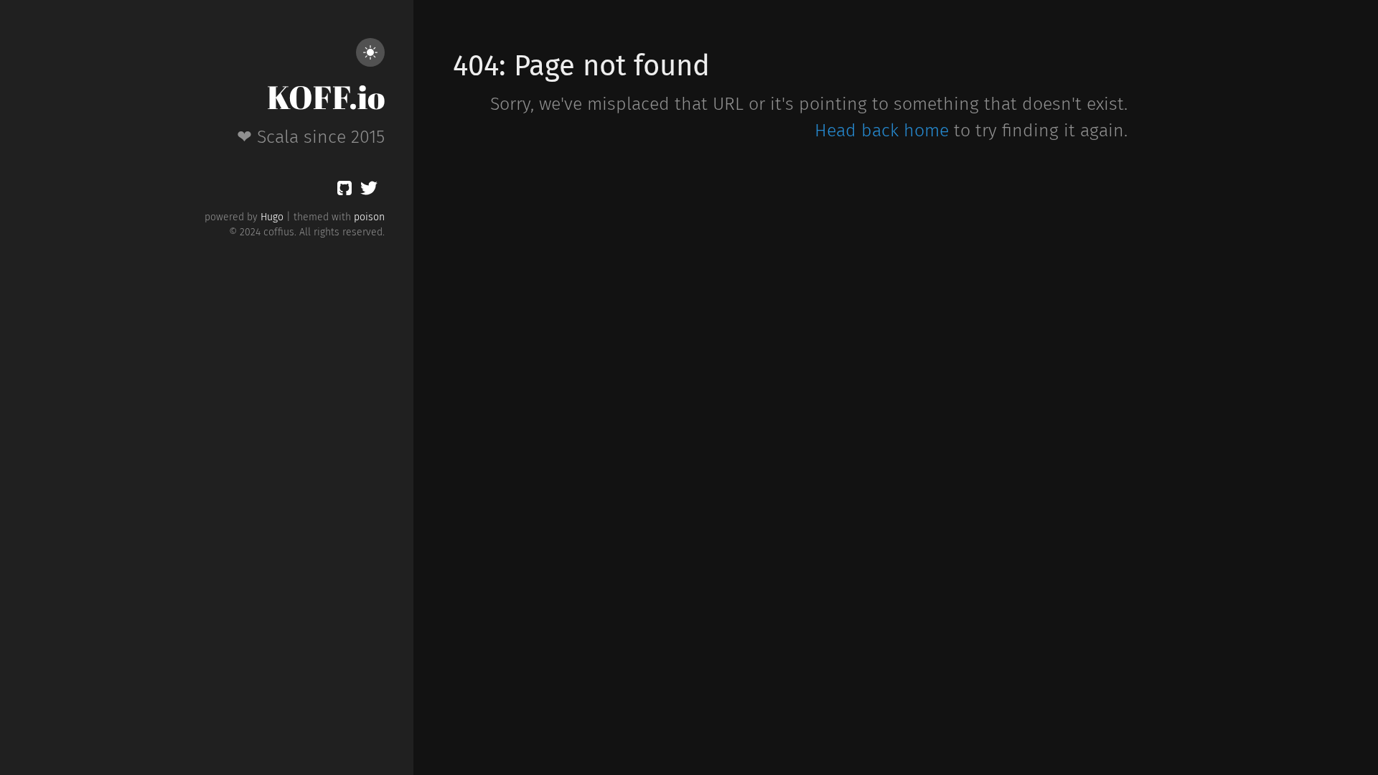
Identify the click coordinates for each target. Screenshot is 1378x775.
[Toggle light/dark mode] (370, 52)
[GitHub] (344, 190)
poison (369, 217)
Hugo (272, 217)
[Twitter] (369, 190)
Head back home (882, 130)
